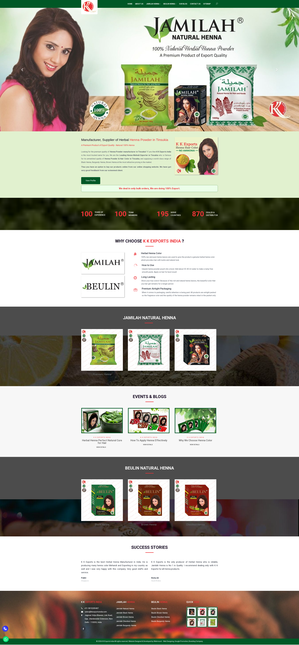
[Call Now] (5, 630)
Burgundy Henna (195, 374)
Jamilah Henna (153, 4)
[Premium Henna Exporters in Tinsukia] (213, 622)
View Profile (91, 180)
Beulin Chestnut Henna (160, 617)
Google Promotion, (182, 641)
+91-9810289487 (91, 608)
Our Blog (183, 4)
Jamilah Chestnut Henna (126, 621)
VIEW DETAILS (101, 444)
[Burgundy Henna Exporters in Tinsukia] (202, 612)
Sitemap (207, 4)
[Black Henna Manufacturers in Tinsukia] (102, 500)
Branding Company (196, 641)
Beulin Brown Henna (159, 613)
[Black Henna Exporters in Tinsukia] (213, 612)
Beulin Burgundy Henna (160, 621)
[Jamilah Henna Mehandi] (102, 264)
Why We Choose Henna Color (149, 440)
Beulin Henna (169, 4)
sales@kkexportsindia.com (96, 612)
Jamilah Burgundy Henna (126, 625)
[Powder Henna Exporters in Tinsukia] (202, 622)
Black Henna (102, 524)
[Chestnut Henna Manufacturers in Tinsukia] (149, 350)
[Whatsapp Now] (6, 639)
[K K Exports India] (89, 7)
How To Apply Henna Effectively (102, 440)
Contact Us (195, 4)
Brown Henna (102, 374)
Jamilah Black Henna (124, 613)
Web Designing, (169, 641)
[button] (22, 69)
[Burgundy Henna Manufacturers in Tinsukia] (195, 350)
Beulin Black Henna (159, 609)
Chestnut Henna (148, 374)
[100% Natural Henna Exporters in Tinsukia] (192, 612)
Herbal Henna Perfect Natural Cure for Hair (195, 441)
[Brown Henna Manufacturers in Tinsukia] (102, 350)
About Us (139, 4)
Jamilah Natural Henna (125, 609)
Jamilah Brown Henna (125, 617)
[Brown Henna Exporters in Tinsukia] (192, 622)
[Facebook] (83, 628)
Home (130, 4)
